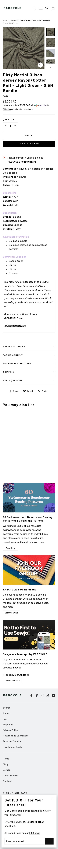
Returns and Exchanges (16, 735)
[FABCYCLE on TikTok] (48, 695)
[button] (29, 105)
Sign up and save (15, 793)
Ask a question (13, 380)
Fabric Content (13, 355)
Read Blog (10, 548)
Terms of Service (12, 741)
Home (5, 20)
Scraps (7, 769)
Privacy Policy (10, 730)
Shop (6, 764)
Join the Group (11, 613)
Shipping (7, 109)
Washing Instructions (17, 363)
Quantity (9, 119)
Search (7, 707)
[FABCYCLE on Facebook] (31, 695)
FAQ (5, 718)
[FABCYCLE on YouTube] (53, 695)
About (6, 713)
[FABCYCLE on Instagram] (42, 695)
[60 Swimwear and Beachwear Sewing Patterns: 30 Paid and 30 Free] (29, 497)
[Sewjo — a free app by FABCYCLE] (29, 634)
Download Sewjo (12, 681)
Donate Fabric (10, 775)
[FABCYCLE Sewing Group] (29, 570)
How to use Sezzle (12, 746)
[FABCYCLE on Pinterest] (37, 695)
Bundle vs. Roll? (14, 346)
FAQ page (34, 832)
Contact (7, 781)
